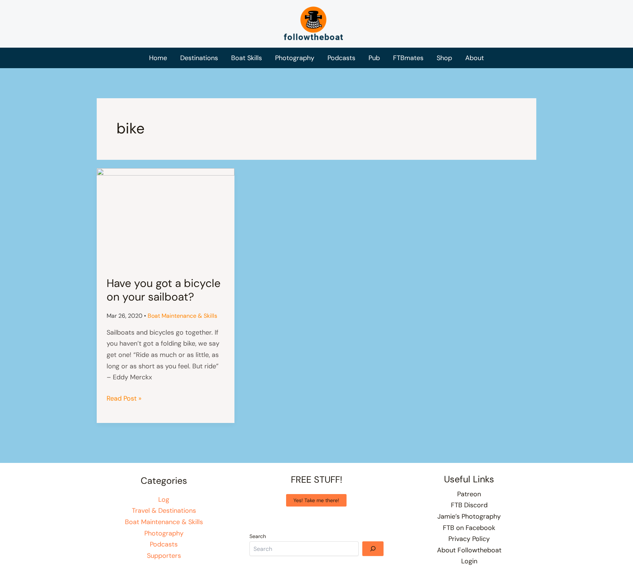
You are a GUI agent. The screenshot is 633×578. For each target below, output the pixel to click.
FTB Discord (469, 505)
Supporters (164, 555)
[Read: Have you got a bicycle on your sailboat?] (165, 217)
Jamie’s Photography (469, 516)
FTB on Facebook (469, 527)
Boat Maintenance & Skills (182, 316)
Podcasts (164, 544)
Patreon (469, 494)
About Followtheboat (469, 550)
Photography (164, 533)
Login (469, 561)
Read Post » (124, 399)
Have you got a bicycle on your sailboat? (164, 290)
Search (257, 536)
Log (163, 499)
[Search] (373, 548)
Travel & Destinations (164, 510)
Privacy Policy (469, 538)
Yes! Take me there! (316, 500)
